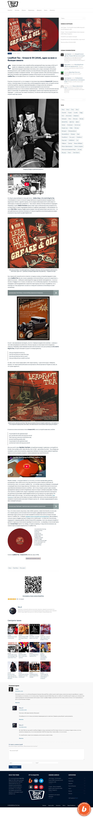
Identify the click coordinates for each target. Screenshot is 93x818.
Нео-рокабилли (65, 134)
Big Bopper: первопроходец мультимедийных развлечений (43, 657)
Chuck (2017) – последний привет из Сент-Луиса (34, 637)
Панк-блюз (15, 568)
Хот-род (79, 149)
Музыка (24, 10)
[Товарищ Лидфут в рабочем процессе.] (33, 133)
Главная (44, 805)
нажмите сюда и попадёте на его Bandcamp (37, 516)
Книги (45, 10)
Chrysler (70, 112)
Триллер (70, 143)
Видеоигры (31, 10)
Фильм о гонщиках (79, 146)
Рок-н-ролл (22, 568)
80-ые (77, 109)
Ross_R (20, 607)
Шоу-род (64, 152)
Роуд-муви (64, 140)
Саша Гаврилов (67, 54)
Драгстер (72, 121)
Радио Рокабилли (71, 805)
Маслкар (76, 128)
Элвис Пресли (76, 152)
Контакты (58, 805)
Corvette (75, 112)
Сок (77, 140)
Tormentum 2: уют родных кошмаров (69, 36)
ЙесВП (76, 798)
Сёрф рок (64, 143)
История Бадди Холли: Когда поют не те (33, 655)
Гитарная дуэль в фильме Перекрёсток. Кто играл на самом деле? (23, 676)
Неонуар (73, 134)
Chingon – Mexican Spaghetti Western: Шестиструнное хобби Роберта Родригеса (55, 788)
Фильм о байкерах (78, 143)
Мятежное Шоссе (72, 131)
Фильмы (17, 10)
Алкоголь (52, 10)
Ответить (17, 702)
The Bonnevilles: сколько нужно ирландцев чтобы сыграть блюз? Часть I (12, 656)
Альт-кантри (68, 115)
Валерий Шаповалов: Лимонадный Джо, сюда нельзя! (73, 39)
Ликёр (71, 128)
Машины (10, 10)
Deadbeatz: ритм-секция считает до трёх (12, 637)
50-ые (63, 109)
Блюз (10, 568)
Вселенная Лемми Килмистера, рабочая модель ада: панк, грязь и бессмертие (13, 676)
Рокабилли (79, 137)
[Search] (84, 18)
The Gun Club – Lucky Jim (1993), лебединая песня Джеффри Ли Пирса (45, 638)
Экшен (69, 152)
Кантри (63, 125)
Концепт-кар (64, 128)
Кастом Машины (72, 786)
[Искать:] (71, 18)
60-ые (68, 109)
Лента (64, 805)
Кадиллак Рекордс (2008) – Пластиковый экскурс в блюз (24, 638)
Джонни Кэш (64, 121)
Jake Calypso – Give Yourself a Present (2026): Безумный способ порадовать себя (56, 780)
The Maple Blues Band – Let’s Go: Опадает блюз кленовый (33, 676)
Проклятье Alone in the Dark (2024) (68, 42)
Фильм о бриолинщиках (67, 146)
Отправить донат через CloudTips (33, 596)
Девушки (39, 10)
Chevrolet (64, 112)
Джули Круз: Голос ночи (74, 72)
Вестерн (81, 118)
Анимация (64, 118)
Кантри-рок (70, 125)
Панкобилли (64, 137)
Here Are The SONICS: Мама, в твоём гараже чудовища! (23, 656)
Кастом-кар (77, 125)
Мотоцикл (64, 131)
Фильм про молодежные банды (69, 149)
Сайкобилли (71, 140)
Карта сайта (51, 805)
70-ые (72, 109)
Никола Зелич (67, 64)
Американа (76, 115)
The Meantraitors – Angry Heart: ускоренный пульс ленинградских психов (74, 79)
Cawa (16, 689)
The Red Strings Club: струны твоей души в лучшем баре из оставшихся (44, 676)
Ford (63, 115)
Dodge (81, 112)
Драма (77, 121)
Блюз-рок (75, 118)
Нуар (78, 134)
